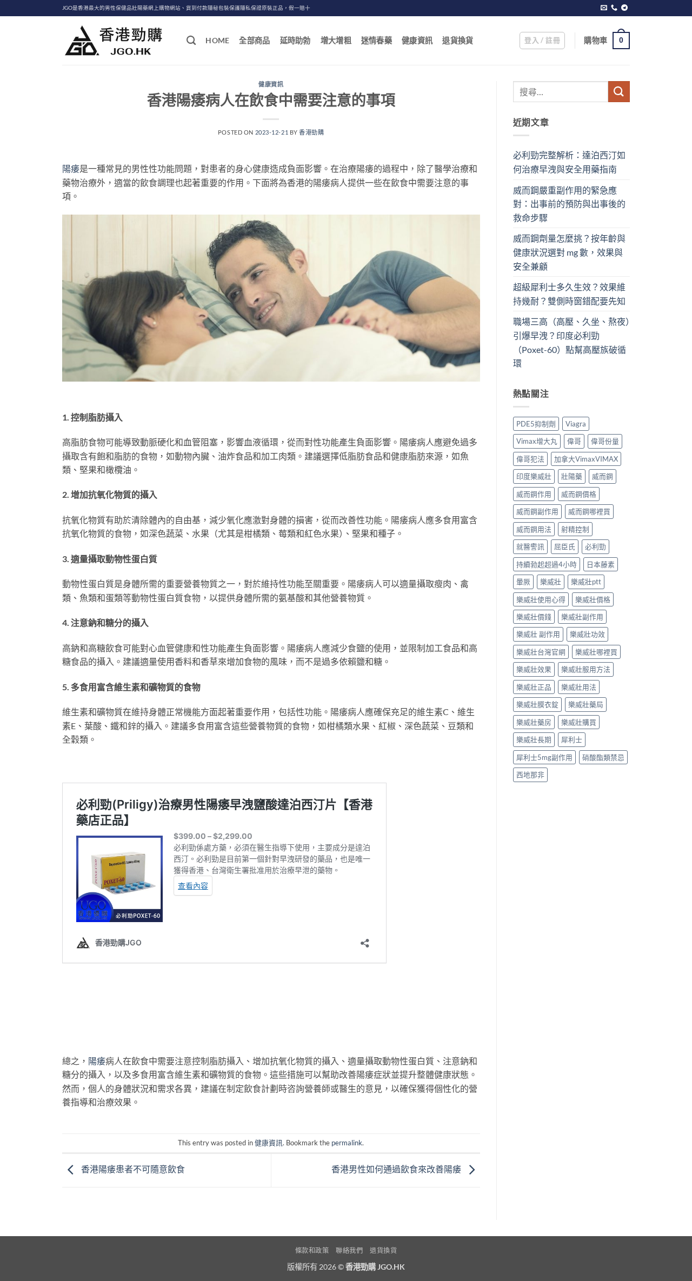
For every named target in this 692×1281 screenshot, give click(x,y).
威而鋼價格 (578, 494)
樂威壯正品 (533, 687)
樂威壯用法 (578, 687)
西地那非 (530, 774)
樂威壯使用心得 (540, 599)
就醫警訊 (530, 546)
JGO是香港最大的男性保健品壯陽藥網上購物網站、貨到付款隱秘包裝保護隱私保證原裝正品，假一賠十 (186, 8)
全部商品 (254, 40)
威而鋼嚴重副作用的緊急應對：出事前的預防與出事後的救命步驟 (569, 204)
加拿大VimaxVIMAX (586, 459)
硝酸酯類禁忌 (603, 757)
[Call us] (614, 8)
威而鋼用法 (533, 529)
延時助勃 (295, 40)
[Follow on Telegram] (624, 8)
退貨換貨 (457, 40)
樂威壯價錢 (533, 616)
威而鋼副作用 (537, 511)
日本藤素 (601, 564)
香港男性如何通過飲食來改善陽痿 (397, 1169)
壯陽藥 (571, 476)
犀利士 (571, 739)
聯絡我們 (349, 1250)
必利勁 (595, 546)
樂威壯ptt (586, 581)
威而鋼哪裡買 (589, 511)
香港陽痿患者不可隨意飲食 (132, 1169)
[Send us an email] (604, 8)
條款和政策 (312, 1250)
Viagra (575, 423)
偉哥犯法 (530, 459)
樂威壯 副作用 (538, 634)
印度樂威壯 (533, 476)
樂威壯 (550, 581)
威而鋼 (602, 476)
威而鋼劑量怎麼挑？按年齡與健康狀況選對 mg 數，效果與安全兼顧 (569, 252)
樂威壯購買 (578, 722)
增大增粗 (336, 40)
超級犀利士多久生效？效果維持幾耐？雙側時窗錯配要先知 (569, 294)
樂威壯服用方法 (585, 669)
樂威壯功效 (587, 634)
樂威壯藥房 (533, 722)
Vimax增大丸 (536, 441)
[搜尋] (191, 41)
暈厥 (523, 581)
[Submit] (619, 91)
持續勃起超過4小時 (546, 564)
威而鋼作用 (533, 494)
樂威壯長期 (533, 739)
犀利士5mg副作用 (544, 757)
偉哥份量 (605, 441)
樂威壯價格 (592, 599)
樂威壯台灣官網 (540, 652)
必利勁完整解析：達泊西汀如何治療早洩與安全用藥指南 (569, 162)
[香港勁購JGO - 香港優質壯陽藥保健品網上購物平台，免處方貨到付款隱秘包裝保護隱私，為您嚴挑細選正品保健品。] (116, 40)
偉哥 (574, 441)
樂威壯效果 (533, 669)
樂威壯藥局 (585, 704)
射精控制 (575, 529)
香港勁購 (311, 132)
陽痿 (70, 168)
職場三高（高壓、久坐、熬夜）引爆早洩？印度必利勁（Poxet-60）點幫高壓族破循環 (571, 342)
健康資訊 (417, 40)
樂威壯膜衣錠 (537, 704)
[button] (542, 40)
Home (217, 40)
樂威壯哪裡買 (596, 652)
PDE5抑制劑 (536, 423)
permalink (346, 1142)
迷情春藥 (376, 40)
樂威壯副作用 (582, 616)
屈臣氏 (564, 546)
